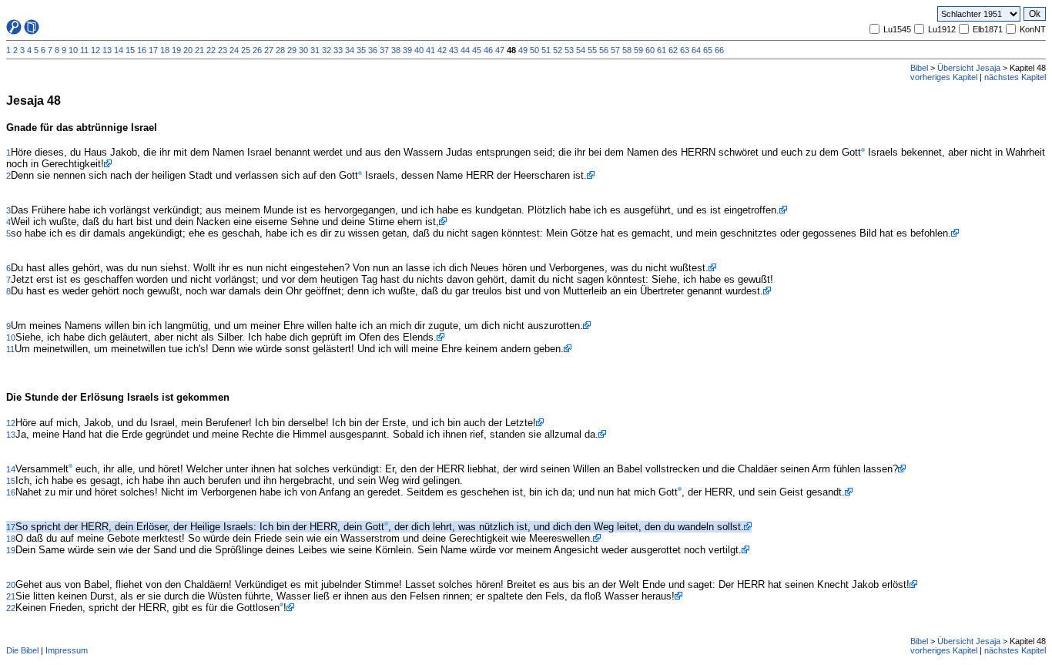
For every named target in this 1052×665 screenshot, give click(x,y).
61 (661, 50)
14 (118, 50)
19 (176, 50)
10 (73, 50)
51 (546, 50)
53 (569, 50)
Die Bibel (22, 650)
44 (465, 50)
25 (245, 50)
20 (188, 50)
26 (257, 50)
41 (430, 50)
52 (557, 50)
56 (603, 50)
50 (534, 50)
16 (141, 50)
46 (488, 50)
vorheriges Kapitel (943, 77)
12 (95, 50)
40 (419, 50)
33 (338, 50)
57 (615, 50)
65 (707, 50)
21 (199, 50)
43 (453, 50)
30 (303, 50)
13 (107, 50)
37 (384, 50)
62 (673, 50)
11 (84, 50)
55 (592, 50)
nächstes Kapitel (1015, 77)
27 (268, 50)
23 (222, 50)
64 (696, 50)
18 (164, 50)
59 (638, 50)
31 (315, 50)
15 (130, 50)
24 (234, 50)
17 (153, 50)
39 (407, 50)
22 (211, 50)
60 (650, 50)
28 (280, 50)
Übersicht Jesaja (968, 67)
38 (395, 50)
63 (684, 50)
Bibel (919, 67)
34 (349, 50)
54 (580, 50)
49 (523, 50)
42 (442, 50)
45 (476, 50)
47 (499, 50)
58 (627, 50)
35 (361, 50)
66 (719, 50)
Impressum (66, 650)
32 (326, 50)
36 (372, 50)
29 (292, 50)
